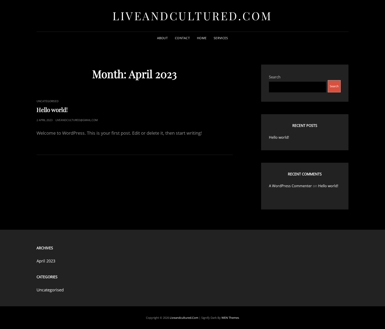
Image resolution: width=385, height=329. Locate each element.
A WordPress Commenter (290, 185)
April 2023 (46, 261)
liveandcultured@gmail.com (76, 120)
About (162, 38)
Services (221, 38)
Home (202, 38)
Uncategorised (48, 101)
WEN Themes (230, 318)
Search (275, 77)
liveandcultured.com (192, 15)
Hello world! (52, 110)
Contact (182, 38)
